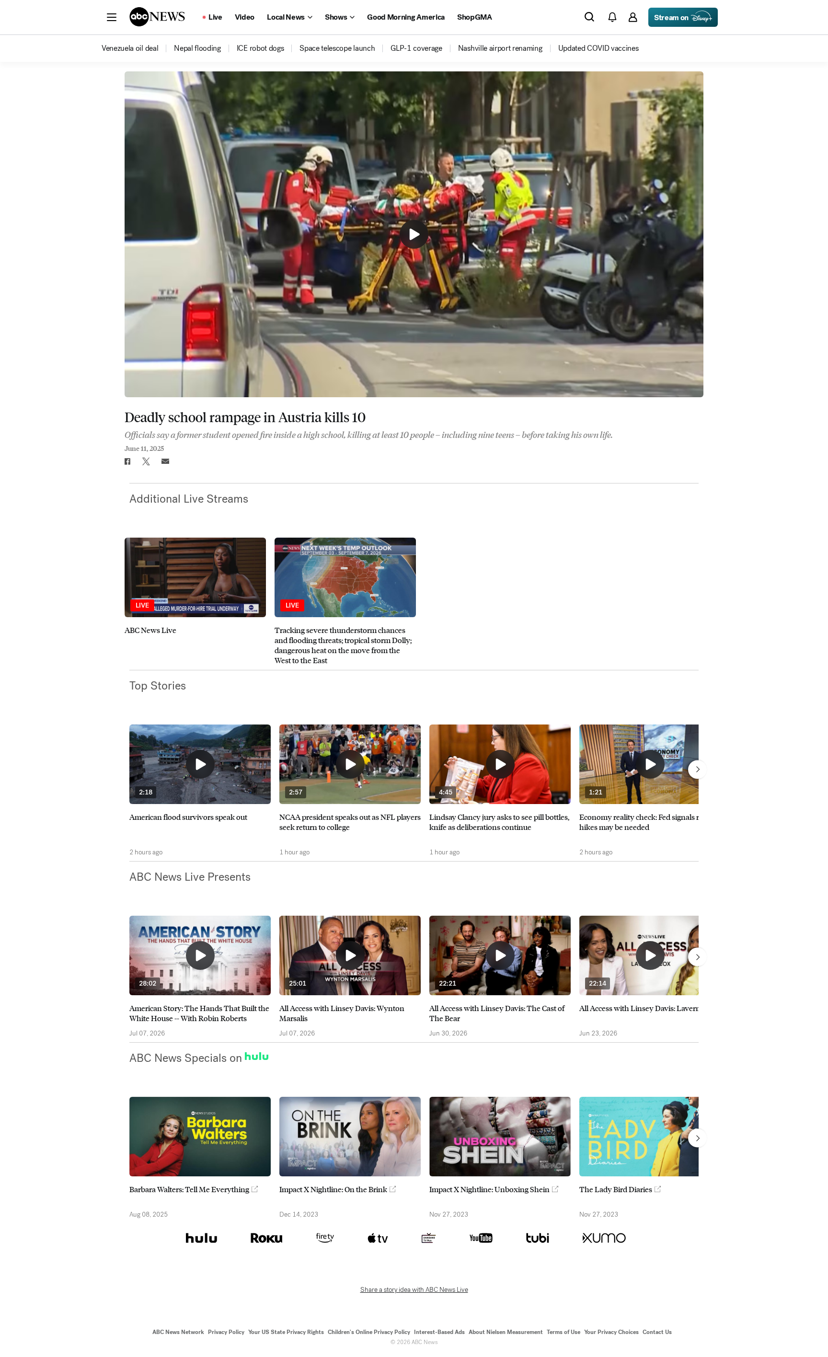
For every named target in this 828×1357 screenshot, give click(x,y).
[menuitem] (130, 48)
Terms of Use (563, 1332)
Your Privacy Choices (611, 1332)
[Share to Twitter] (146, 461)
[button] (112, 17)
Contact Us (657, 1332)
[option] (195, 601)
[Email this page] (165, 461)
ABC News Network (178, 1332)
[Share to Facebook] (127, 461)
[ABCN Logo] (157, 17)
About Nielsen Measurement (506, 1332)
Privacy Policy (226, 1332)
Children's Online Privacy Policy (369, 1332)
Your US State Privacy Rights (286, 1332)
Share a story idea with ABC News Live (414, 1290)
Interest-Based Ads (439, 1332)
